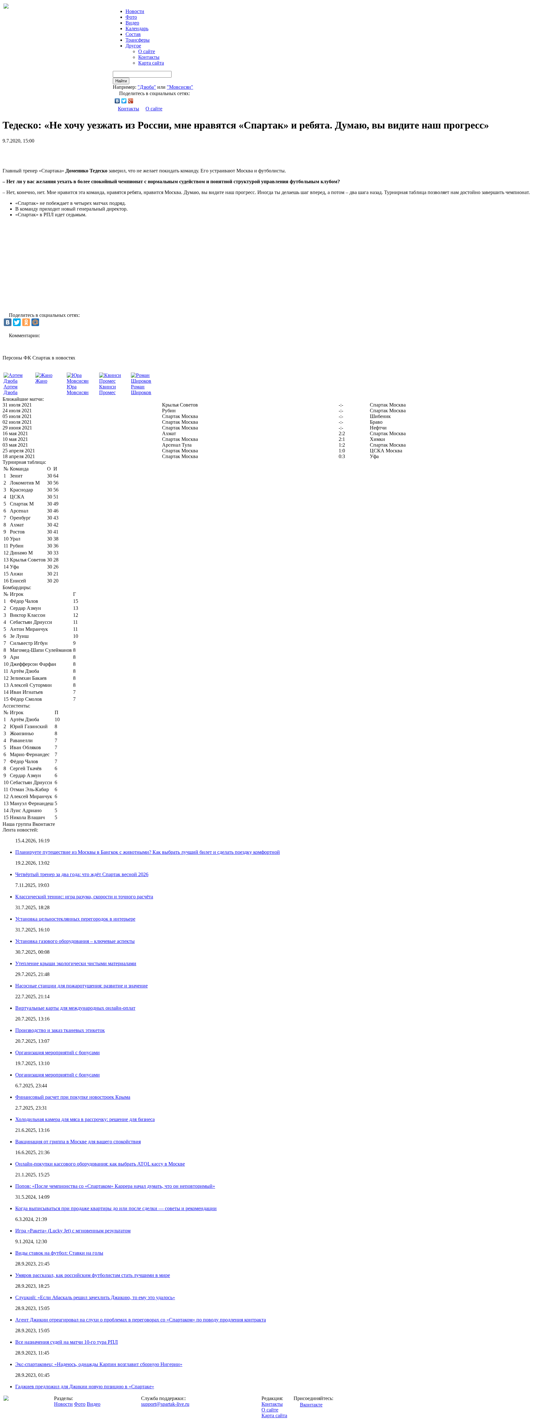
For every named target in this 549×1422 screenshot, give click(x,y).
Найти (121, 81)
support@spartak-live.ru (165, 1404)
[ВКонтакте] (117, 101)
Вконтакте (311, 1404)
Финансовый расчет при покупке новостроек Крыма (72, 1097)
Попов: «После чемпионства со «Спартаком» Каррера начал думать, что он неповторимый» (115, 1186)
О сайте (146, 51)
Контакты (148, 57)
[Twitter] (124, 101)
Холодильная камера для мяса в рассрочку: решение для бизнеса (85, 1119)
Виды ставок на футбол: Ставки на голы (59, 1253)
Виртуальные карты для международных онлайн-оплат (75, 1008)
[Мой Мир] (35, 322)
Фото (131, 17)
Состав (133, 34)
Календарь (136, 28)
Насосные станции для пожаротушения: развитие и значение (81, 985)
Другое (133, 45)
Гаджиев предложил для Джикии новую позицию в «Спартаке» (84, 1386)
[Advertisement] (77, 153)
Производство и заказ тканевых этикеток (60, 1030)
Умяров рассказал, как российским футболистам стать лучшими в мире (92, 1275)
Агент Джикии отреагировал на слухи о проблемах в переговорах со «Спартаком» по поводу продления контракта (140, 1319)
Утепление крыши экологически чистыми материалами (75, 963)
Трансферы (137, 40)
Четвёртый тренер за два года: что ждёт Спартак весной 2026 (81, 874)
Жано (41, 381)
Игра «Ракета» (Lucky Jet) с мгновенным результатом (73, 1230)
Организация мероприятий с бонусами (57, 1052)
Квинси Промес (107, 389)
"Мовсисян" (180, 87)
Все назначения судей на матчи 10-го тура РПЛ (66, 1342)
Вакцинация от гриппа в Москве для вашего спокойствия (78, 1141)
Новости (63, 1404)
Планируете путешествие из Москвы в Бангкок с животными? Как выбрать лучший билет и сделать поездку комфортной (147, 852)
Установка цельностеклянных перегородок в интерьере (75, 919)
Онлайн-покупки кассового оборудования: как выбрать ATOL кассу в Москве (100, 1164)
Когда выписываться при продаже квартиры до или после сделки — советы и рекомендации (116, 1208)
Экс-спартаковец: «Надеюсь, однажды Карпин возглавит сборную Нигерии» (98, 1364)
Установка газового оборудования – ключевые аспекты (75, 941)
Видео (132, 22)
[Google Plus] (130, 101)
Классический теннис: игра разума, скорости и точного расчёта (84, 896)
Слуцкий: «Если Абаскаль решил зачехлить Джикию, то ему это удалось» (95, 1297)
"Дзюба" (147, 87)
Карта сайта (151, 63)
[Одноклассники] (26, 322)
